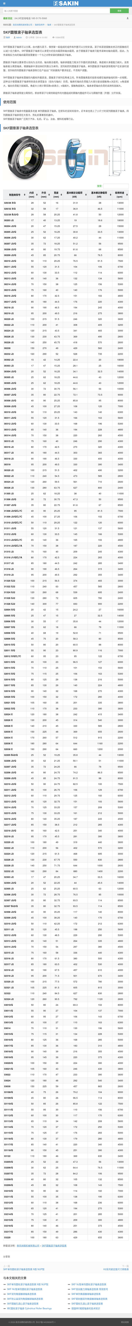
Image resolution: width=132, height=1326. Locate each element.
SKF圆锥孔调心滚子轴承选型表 (22, 1303)
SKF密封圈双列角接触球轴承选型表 (89, 1298)
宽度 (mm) (56, 194)
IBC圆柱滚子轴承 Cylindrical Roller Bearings (29, 1308)
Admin (19, 37)
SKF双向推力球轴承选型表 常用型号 (89, 1289)
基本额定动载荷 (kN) (74, 194)
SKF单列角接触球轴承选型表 (86, 1293)
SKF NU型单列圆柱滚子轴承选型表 (24, 1289)
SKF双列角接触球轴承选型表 (21, 1293)
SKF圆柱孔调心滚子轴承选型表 (87, 1303)
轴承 (49, 24)
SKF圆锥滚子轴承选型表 (22, 32)
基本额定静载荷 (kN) (99, 194)
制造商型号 (14, 194)
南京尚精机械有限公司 (66, 3)
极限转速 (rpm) (119, 194)
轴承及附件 (40, 24)
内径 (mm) (31, 194)
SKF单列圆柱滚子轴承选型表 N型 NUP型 (23, 1269)
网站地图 (125, 1322)
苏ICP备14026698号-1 (46, 1322)
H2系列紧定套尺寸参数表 (116, 1269)
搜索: (99, 185)
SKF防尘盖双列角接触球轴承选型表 (25, 1298)
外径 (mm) (44, 194)
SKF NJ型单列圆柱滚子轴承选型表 (88, 1284)
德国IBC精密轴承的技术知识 (85, 1308)
